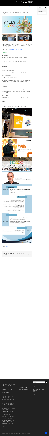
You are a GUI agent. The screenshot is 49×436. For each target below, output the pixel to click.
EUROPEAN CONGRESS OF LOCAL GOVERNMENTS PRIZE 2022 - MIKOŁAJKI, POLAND (8, 413)
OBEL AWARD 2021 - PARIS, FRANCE (9, 416)
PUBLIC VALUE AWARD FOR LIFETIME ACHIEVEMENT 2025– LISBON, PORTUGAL (8, 391)
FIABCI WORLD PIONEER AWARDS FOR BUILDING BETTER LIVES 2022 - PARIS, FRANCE (9, 408)
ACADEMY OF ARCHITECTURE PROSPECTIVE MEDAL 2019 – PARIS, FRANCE (9, 425)
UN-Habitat (35, 393)
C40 (34, 391)
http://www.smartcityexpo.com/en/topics (15, 49)
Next (30, 6)
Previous (26, 6)
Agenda (7, 246)
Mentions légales (17, 433)
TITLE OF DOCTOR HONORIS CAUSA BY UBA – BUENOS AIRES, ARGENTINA (8, 386)
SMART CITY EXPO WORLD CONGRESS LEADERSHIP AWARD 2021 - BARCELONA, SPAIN (8, 420)
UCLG (34, 394)
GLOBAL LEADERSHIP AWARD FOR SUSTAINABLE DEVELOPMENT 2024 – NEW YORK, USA (8, 396)
